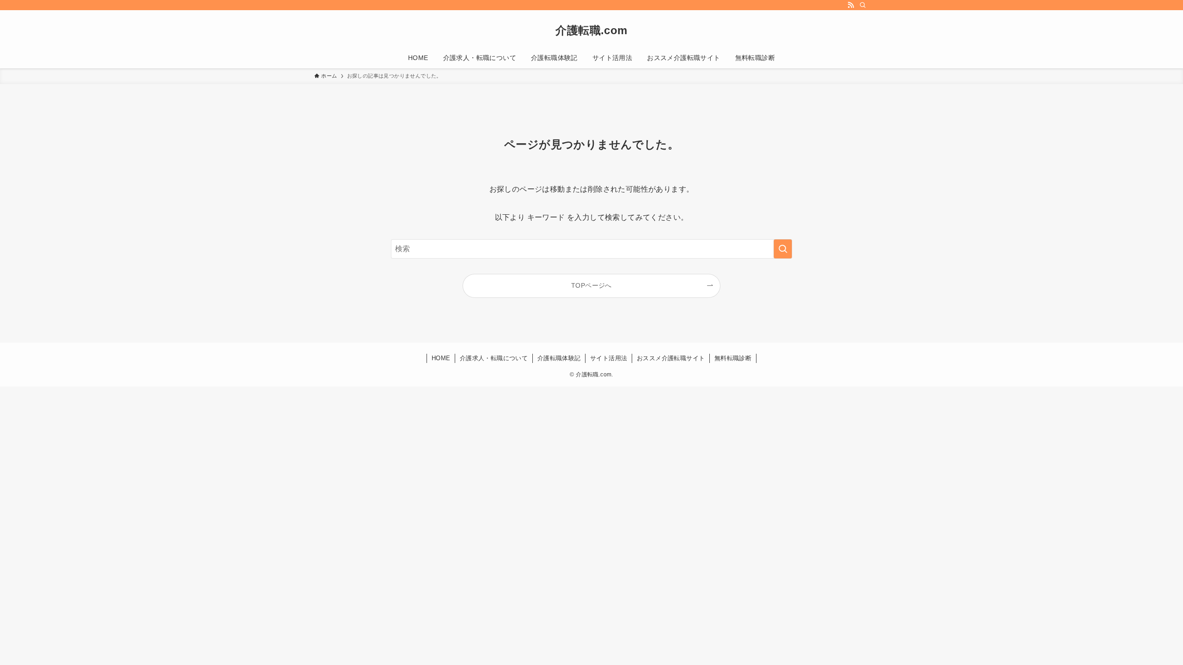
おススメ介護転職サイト (671, 358)
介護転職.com (591, 30)
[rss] (851, 5)
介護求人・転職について (494, 358)
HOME (441, 358)
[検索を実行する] (783, 249)
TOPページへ (591, 285)
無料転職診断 (732, 358)
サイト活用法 (608, 358)
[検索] (863, 5)
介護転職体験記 (559, 358)
